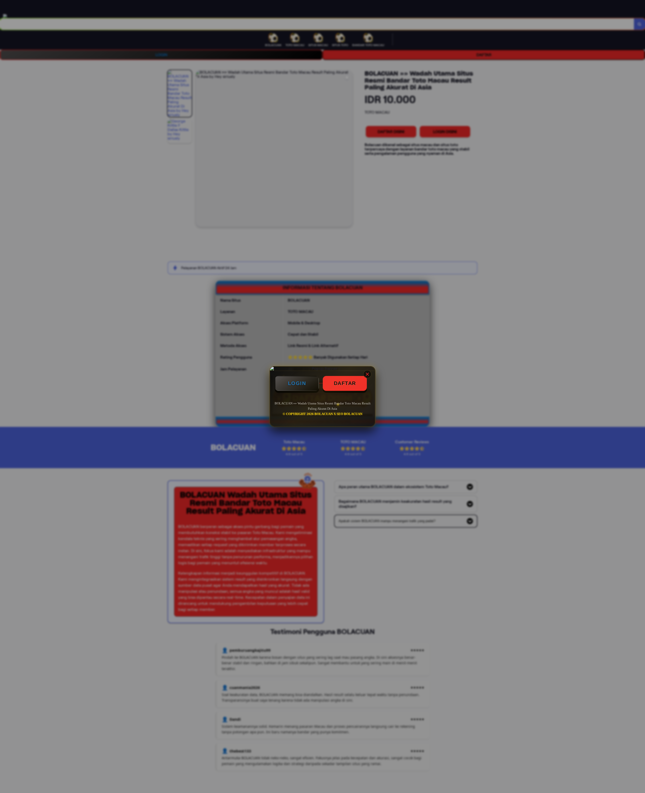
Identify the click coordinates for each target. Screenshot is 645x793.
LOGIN (297, 383)
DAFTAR (345, 383)
